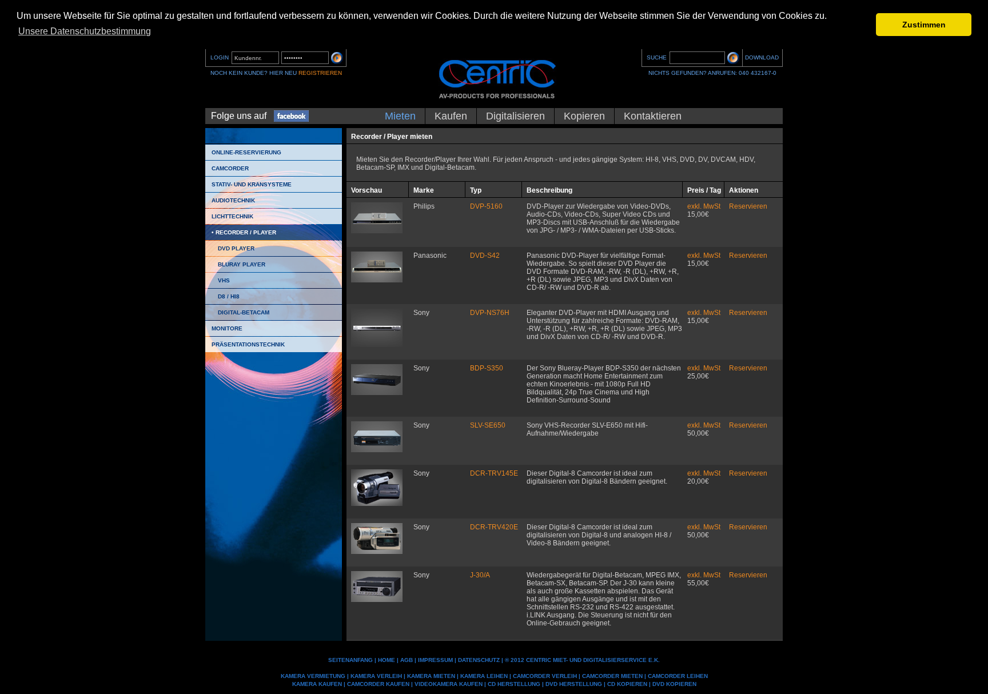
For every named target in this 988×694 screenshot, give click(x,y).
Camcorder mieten (612, 676)
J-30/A (480, 575)
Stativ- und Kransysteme (252, 184)
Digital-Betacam (243, 312)
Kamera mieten (431, 676)
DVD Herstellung (573, 684)
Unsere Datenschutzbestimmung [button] (84, 31)
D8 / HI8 (229, 296)
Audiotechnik (233, 200)
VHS (224, 280)
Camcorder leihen (678, 676)
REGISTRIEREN (320, 73)
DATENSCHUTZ (479, 660)
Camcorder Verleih (545, 676)
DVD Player (236, 248)
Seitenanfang (350, 660)
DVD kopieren (674, 684)
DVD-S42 (485, 256)
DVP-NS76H (489, 313)
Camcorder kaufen (378, 684)
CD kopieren (627, 684)
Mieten (400, 116)
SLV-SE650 (487, 425)
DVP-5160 (486, 206)
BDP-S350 (486, 368)
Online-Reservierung (246, 152)
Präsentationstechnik (248, 344)
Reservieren (748, 206)
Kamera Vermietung (313, 676)
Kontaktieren (653, 116)
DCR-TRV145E (494, 473)
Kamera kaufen (317, 684)
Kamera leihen (484, 676)
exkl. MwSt (703, 206)
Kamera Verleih (376, 676)
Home (386, 660)
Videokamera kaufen (449, 684)
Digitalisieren (515, 116)
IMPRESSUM (435, 660)
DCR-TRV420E (494, 527)
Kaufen (451, 116)
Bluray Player (241, 264)
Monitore (227, 328)
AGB (406, 660)
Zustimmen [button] (924, 24)
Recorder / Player (246, 232)
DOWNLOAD (762, 57)
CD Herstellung (514, 684)
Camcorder (230, 168)
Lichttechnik (232, 216)
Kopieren (584, 116)
